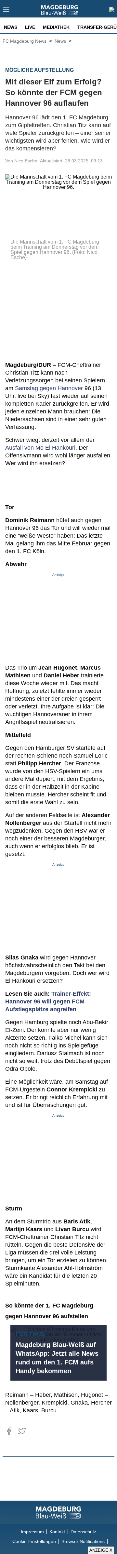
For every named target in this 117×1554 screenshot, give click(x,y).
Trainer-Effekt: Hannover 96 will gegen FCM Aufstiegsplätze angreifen (48, 1001)
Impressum (32, 1531)
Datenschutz (83, 1531)
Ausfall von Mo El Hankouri (40, 447)
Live (30, 27)
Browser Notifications (83, 1541)
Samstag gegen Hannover (49, 388)
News (10, 27)
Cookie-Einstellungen (34, 1541)
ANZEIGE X (100, 1550)
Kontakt (57, 1531)
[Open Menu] (6, 11)
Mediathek (56, 27)
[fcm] (58, 1512)
